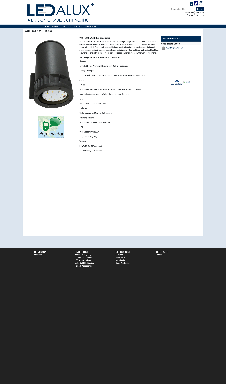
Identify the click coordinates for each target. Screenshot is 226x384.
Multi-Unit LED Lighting (84, 263)
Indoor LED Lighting (83, 254)
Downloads (120, 260)
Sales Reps (120, 257)
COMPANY (56, 26)
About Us (38, 254)
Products (67, 26)
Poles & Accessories (83, 266)
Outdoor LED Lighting (83, 257)
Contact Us (90, 26)
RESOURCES (78, 26)
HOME (47, 26)
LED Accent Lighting (83, 260)
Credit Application (122, 263)
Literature (119, 254)
